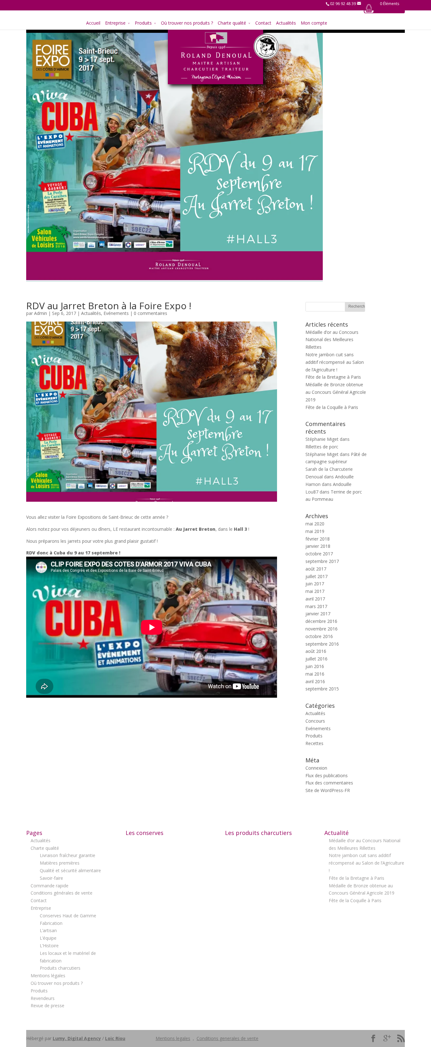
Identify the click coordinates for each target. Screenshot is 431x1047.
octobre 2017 (319, 554)
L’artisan (48, 930)
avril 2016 (315, 681)
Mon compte (314, 23)
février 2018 (317, 539)
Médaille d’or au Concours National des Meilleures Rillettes (331, 339)
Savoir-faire (51, 878)
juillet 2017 (316, 576)
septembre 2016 (322, 644)
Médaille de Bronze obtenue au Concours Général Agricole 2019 (335, 392)
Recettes (314, 743)
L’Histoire (49, 946)
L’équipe (48, 938)
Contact (263, 23)
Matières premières (60, 863)
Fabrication (51, 923)
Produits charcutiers (60, 968)
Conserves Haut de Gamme (68, 916)
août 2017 (315, 569)
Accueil (93, 23)
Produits (143, 23)
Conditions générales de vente (61, 893)
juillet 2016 (316, 659)
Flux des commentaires (329, 783)
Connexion (316, 768)
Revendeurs (43, 998)
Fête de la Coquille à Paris (331, 407)
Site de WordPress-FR (327, 790)
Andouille (344, 477)
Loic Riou (115, 1038)
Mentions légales (48, 976)
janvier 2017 (317, 614)
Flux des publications (326, 775)
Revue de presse (47, 1006)
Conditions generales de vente (227, 1038)
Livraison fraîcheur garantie (67, 855)
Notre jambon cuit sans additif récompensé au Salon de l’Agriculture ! (334, 362)
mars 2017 (316, 606)
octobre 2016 (319, 636)
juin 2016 (314, 666)
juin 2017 (314, 584)
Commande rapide (49, 886)
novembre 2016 (321, 629)
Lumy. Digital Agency (77, 1038)
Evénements (116, 313)
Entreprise (115, 23)
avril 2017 (315, 599)
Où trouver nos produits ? (187, 23)
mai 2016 (314, 674)
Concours (315, 721)
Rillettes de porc (321, 447)
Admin (40, 313)
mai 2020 (314, 524)
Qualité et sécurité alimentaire (70, 870)
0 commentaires (150, 313)
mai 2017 (314, 591)
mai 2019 (314, 531)
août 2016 (315, 651)
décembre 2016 (321, 621)
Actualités (286, 23)
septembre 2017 (322, 561)
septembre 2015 (322, 689)
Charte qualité (232, 23)
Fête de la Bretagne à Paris (333, 377)
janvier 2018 (317, 546)
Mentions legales (173, 1038)
